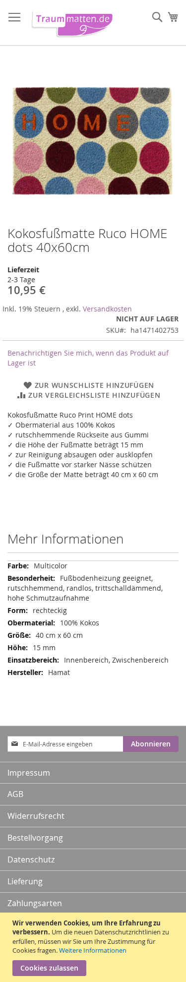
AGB (15, 794)
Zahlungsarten (34, 903)
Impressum (28, 772)
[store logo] (70, 23)
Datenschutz (31, 859)
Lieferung (25, 881)
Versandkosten (107, 308)
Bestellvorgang (35, 837)
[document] (94, 947)
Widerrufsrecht (35, 815)
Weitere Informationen (92, 950)
